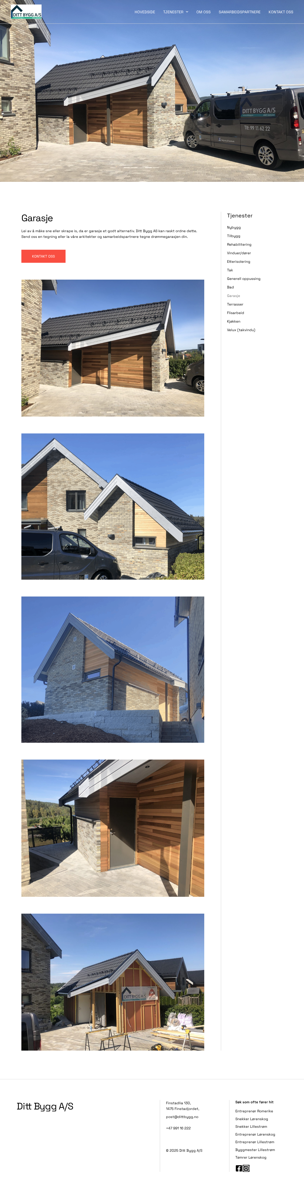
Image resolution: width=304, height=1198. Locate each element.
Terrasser (235, 304)
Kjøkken (233, 321)
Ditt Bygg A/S (45, 1105)
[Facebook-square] (238, 1168)
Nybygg (234, 227)
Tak (230, 270)
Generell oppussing (244, 278)
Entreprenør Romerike (254, 1111)
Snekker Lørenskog (251, 1118)
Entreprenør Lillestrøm (254, 1141)
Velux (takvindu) (241, 329)
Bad (230, 287)
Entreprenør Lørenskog (255, 1134)
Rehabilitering (239, 244)
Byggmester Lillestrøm (255, 1149)
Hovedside (145, 11)
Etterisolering (238, 261)
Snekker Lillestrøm (251, 1126)
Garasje (233, 295)
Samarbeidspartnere (240, 11)
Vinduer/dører (239, 252)
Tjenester (173, 11)
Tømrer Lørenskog (250, 1157)
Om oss (203, 11)
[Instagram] (246, 1168)
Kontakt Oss (281, 11)
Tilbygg (233, 235)
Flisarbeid (235, 312)
